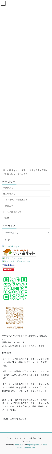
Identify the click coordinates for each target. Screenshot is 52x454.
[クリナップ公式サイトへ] (8, 269)
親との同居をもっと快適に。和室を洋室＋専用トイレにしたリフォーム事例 (25, 172)
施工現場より (9, 193)
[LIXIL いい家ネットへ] (19, 252)
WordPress (19, 445)
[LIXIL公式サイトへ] (10, 246)
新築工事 (8, 206)
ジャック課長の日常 (12, 212)
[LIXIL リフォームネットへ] (14, 258)
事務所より (8, 187)
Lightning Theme (34, 445)
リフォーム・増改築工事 (15, 199)
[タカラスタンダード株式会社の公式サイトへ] (16, 261)
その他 (6, 218)
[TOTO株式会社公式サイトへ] (8, 265)
